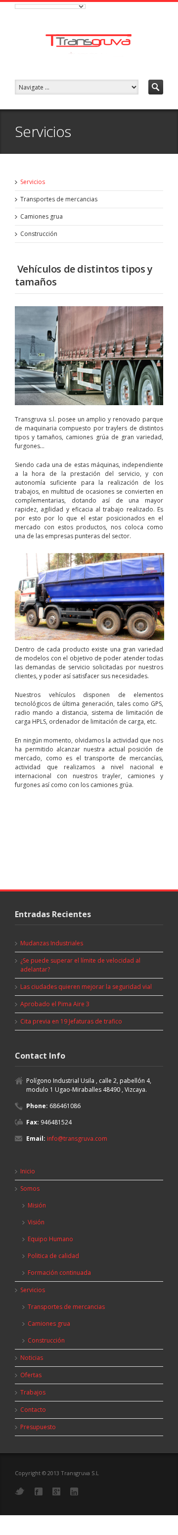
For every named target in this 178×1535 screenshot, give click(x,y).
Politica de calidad (53, 1256)
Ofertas (31, 1375)
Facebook (39, 1491)
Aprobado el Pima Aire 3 (54, 1004)
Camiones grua (41, 216)
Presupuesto (38, 1427)
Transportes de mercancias (58, 199)
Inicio (27, 1171)
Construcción (38, 234)
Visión (36, 1222)
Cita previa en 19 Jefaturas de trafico (71, 1021)
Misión (37, 1205)
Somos (30, 1188)
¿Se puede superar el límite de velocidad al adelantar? (80, 965)
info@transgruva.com (77, 1138)
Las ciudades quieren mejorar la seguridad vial (86, 986)
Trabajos (32, 1392)
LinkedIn (74, 1491)
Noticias (31, 1357)
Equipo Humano (50, 1239)
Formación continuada (59, 1272)
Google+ (56, 1491)
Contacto (33, 1409)
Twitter (20, 1491)
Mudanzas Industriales (51, 943)
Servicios (32, 182)
